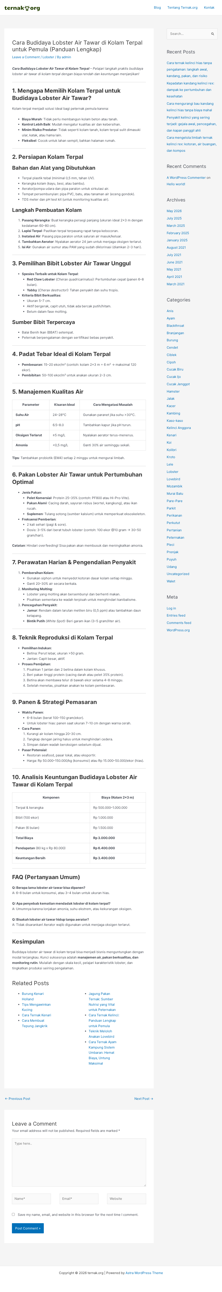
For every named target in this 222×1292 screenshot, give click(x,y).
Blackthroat (175, 326)
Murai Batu (175, 493)
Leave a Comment (26, 57)
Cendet (172, 347)
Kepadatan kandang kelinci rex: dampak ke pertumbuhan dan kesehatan (190, 89)
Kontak (209, 7)
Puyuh (171, 559)
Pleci (170, 545)
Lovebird (173, 479)
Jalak (171, 398)
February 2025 (178, 233)
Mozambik (174, 486)
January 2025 (177, 240)
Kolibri (171, 450)
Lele (170, 464)
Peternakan (175, 537)
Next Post (143, 1099)
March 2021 (175, 284)
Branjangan (175, 333)
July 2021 (174, 255)
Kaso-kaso (175, 421)
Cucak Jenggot (178, 384)
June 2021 (175, 262)
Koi (169, 442)
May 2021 (174, 269)
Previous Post (17, 1099)
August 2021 (176, 247)
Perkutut (173, 523)
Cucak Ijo (174, 377)
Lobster (48, 57)
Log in (171, 608)
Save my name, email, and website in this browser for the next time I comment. (78, 1215)
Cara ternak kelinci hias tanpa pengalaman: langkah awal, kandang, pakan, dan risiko (189, 69)
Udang (172, 567)
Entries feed (176, 615)
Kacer (171, 406)
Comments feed (179, 623)
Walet (171, 581)
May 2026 (174, 211)
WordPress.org (178, 630)
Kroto (171, 457)
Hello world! (176, 184)
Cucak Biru (175, 369)
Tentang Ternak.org (182, 7)
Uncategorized (178, 574)
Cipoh (171, 362)
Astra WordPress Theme (144, 1273)
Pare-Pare (175, 501)
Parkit (171, 508)
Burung (172, 340)
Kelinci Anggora (179, 428)
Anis (170, 311)
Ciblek (171, 355)
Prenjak (172, 552)
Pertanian (174, 530)
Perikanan (174, 515)
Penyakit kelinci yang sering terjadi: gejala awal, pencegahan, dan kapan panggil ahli (192, 123)
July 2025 (174, 218)
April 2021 (174, 277)
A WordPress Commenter (186, 178)
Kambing (173, 413)
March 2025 (176, 226)
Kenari (171, 435)
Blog (157, 7)
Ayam (171, 318)
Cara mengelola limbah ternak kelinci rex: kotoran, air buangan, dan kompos (192, 144)
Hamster (173, 391)
